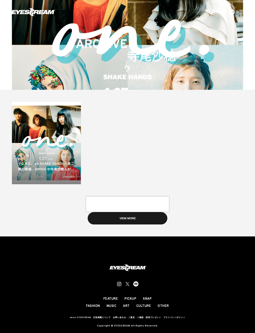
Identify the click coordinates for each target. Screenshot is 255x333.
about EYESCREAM (80, 317)
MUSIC (112, 306)
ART (126, 306)
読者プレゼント (153, 317)
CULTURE (23, 155)
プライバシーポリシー (174, 317)
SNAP (147, 299)
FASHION (93, 306)
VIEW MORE (128, 218)
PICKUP (130, 299)
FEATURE (110, 299)
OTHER (163, 306)
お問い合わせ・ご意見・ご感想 (128, 317)
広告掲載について (102, 317)
